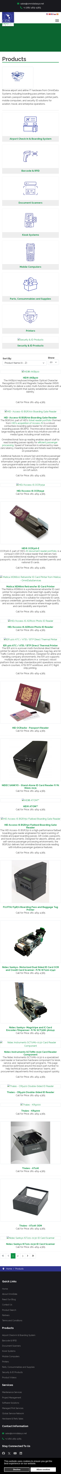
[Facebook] (3, 1453)
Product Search (9, 1310)
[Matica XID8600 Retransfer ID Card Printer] (30, 577)
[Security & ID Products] (30, 339)
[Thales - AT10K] (30, 1123)
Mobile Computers (30, 267)
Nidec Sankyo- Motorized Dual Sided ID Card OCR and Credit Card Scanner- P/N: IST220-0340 (30, 968)
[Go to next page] (27, 1256)
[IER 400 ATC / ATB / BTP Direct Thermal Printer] (30, 639)
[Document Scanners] (30, 179)
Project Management (11, 1397)
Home (5, 1289)
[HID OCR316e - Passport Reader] (30, 682)
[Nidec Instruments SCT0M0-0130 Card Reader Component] (30, 1042)
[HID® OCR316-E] (30, 503)
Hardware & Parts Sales (12, 1419)
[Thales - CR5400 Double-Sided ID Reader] (30, 1086)
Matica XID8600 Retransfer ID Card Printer (30, 586)
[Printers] (30, 307)
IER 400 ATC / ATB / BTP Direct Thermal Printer (30, 645)
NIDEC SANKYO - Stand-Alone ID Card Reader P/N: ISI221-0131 (30, 786)
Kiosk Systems (30, 235)
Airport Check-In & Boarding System (30, 138)
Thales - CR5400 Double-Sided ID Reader (30, 1092)
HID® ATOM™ (30, 806)
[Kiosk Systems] (30, 211)
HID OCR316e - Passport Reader (30, 728)
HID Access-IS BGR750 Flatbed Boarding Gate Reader (30, 826)
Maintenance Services (12, 1392)
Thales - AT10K (30, 1168)
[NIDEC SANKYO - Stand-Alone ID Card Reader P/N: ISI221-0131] (30, 740)
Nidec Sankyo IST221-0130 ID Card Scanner (30, 1244)
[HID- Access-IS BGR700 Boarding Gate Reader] (30, 411)
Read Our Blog (9, 1299)
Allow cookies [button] (43, 1469)
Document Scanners (30, 202)
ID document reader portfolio (41, 551)
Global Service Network (13, 1413)
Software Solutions (10, 1403)
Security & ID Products (30, 345)
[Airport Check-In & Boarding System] (30, 115)
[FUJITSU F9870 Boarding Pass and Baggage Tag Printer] (30, 862)
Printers (30, 330)
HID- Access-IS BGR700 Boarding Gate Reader (30, 417)
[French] (52, 14)
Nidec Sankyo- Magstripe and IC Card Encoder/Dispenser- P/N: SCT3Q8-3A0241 (30, 1029)
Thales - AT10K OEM (30, 1225)
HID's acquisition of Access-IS (27, 423)
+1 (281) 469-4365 (32, 7)
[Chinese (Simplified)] (50, 14)
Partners (6, 1315)
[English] (47, 14)
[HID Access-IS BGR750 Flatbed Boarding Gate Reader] (30, 818)
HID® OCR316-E (30, 548)
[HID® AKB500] (30, 371)
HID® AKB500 (30, 377)
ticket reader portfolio (40, 420)
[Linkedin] (21, 1453)
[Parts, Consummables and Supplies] (30, 275)
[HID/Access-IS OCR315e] (30, 485)
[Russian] (55, 14)
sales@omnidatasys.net (32, 3)
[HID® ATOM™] (30, 800)
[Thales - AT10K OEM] (30, 1180)
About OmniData (9, 1294)
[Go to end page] (33, 1256)
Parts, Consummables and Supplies (30, 298)
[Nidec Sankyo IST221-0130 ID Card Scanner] (30, 1238)
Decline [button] (16, 1469)
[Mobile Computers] (30, 243)
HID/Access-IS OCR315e (30, 491)
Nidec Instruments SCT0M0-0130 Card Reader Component (30, 1053)
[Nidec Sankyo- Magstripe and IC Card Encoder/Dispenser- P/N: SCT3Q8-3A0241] (30, 982)
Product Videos (9, 1377)
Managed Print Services (12, 1408)
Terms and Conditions (12, 1320)
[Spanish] (57, 14)
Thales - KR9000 (30, 1110)
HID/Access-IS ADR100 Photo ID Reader (30, 627)
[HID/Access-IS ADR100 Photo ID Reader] (30, 621)
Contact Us (7, 1305)
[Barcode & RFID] (30, 147)
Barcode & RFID (30, 170)
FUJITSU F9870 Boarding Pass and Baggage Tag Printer (30, 908)
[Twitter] (9, 1453)
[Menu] (57, 20)
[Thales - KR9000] (30, 1104)
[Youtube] (15, 1453)
